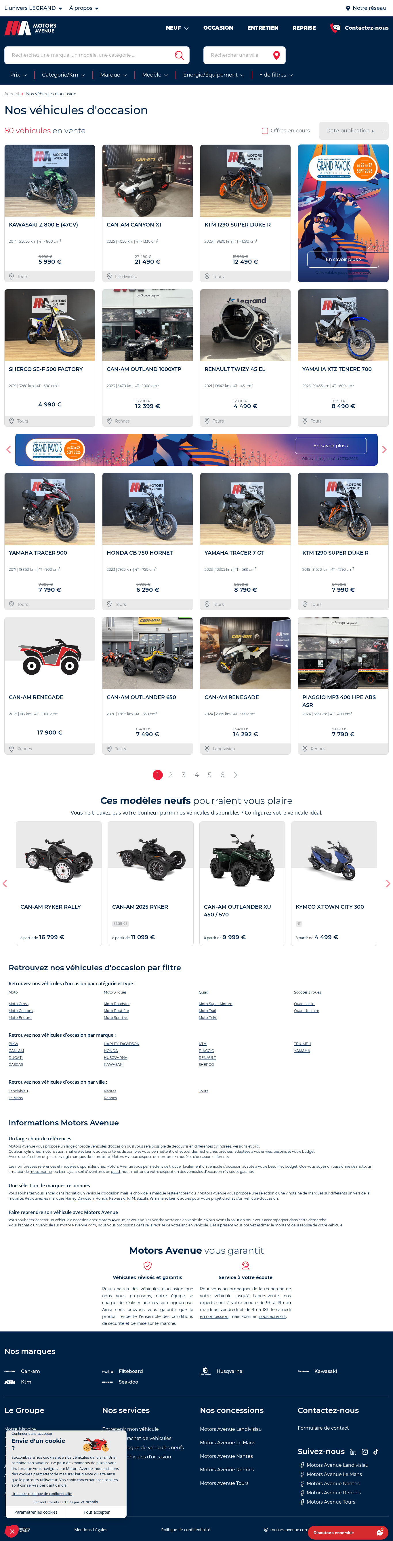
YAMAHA (302, 1051)
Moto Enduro (20, 1017)
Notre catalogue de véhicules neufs (143, 1447)
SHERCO (206, 1064)
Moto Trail (207, 1011)
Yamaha (157, 1198)
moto (361, 1166)
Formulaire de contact (323, 1428)
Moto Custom (21, 1011)
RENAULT (207, 1057)
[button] (304, 213)
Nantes (110, 1091)
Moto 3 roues (115, 992)
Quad (203, 992)
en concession (214, 1316)
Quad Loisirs (304, 1004)
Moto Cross (18, 1004)
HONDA (111, 1051)
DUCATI (16, 1057)
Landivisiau (18, 1091)
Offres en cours (290, 131)
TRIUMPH (302, 1044)
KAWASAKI (114, 1064)
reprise (159, 1225)
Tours (203, 1091)
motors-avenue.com (78, 1225)
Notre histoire (20, 1429)
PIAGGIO (206, 1051)
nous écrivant (272, 1316)
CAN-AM (16, 1051)
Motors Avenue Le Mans (227, 1442)
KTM (203, 1044)
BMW (13, 1044)
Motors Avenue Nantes (226, 1456)
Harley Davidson (79, 1198)
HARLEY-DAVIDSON (122, 1044)
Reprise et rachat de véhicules (136, 1438)
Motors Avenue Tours (224, 1483)
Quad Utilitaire (306, 1011)
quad (115, 1171)
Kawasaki (117, 1198)
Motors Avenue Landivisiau (231, 1429)
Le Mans (16, 1098)
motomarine (41, 1171)
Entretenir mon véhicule (130, 1429)
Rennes (110, 1098)
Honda (101, 1198)
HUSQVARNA (115, 1057)
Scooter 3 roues (307, 992)
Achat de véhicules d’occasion (136, 1457)
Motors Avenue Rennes (227, 1469)
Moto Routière (116, 1011)
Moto (13, 992)
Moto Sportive (116, 1017)
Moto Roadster (117, 1004)
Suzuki (142, 1198)
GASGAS (16, 1064)
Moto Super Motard (215, 1004)
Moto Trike (208, 1017)
